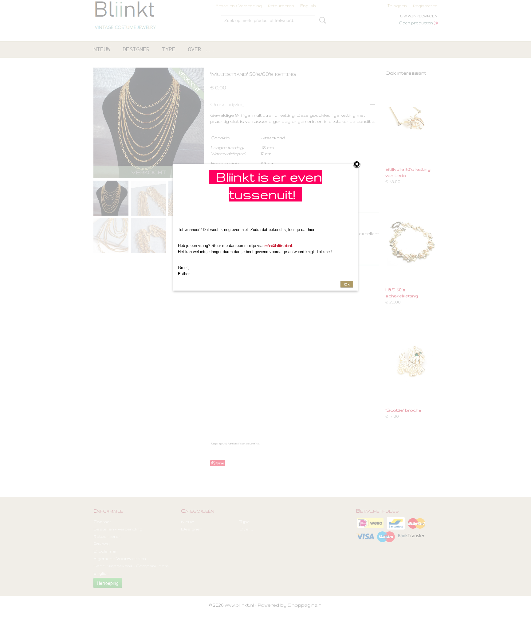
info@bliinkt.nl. (278, 245)
